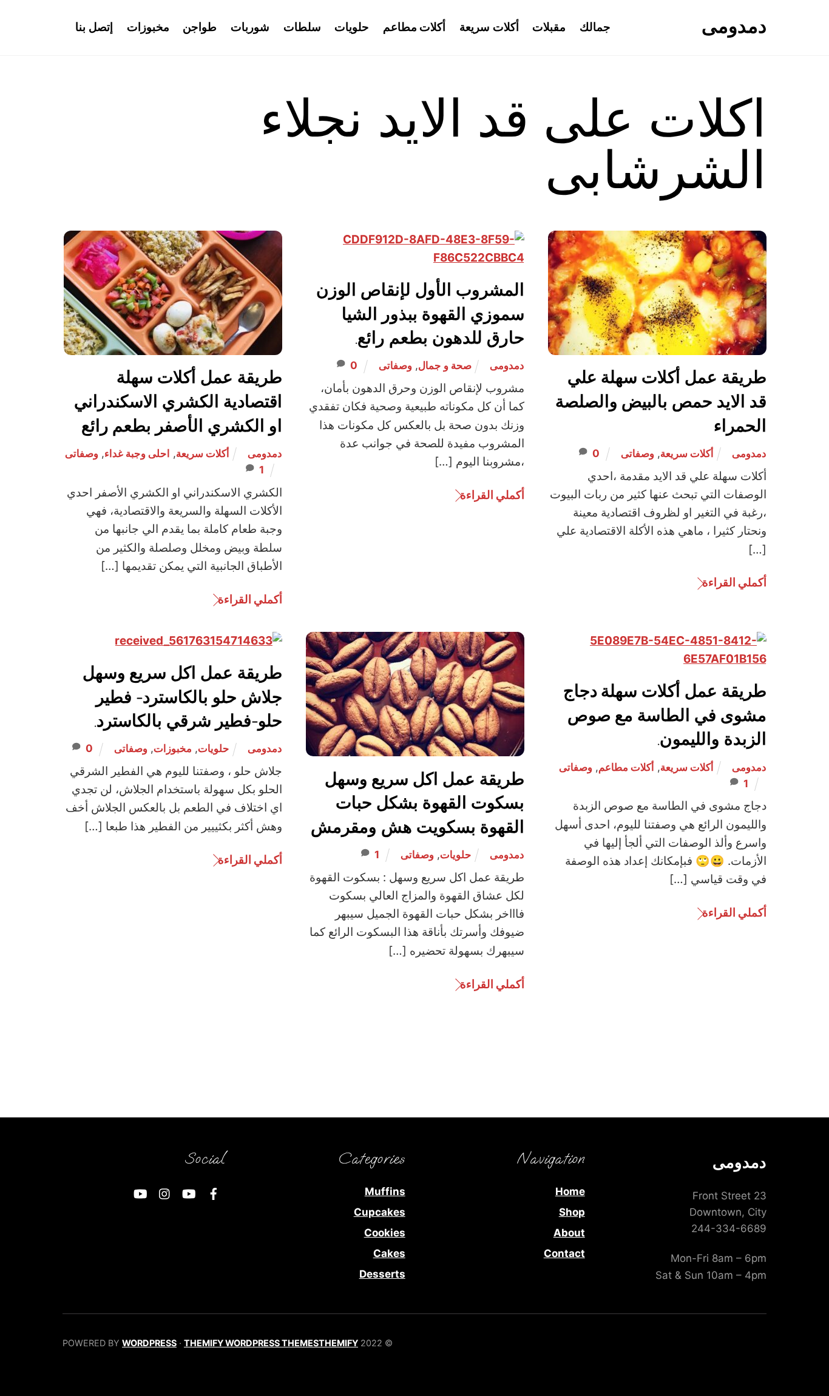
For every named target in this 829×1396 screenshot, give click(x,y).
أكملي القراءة (734, 582)
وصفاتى (637, 453)
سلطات (302, 27)
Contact (564, 1253)
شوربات (250, 27)
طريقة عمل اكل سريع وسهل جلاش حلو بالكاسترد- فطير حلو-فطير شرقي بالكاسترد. (182, 697)
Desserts (382, 1274)
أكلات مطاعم (414, 27)
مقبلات (549, 27)
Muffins (385, 1191)
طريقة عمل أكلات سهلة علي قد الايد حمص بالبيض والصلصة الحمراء (660, 401)
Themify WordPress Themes (251, 1343)
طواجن (200, 27)
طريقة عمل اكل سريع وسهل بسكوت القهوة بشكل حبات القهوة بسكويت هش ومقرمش (417, 803)
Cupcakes (379, 1212)
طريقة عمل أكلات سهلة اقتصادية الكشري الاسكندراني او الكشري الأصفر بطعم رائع (178, 401)
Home (570, 1191)
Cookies (384, 1233)
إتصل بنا (94, 27)
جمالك (595, 27)
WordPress (149, 1343)
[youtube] (189, 1193)
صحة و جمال (445, 365)
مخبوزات (148, 27)
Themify (338, 1343)
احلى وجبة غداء (137, 453)
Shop (572, 1212)
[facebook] (213, 1193)
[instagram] (165, 1193)
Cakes (389, 1253)
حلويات (351, 27)
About (569, 1233)
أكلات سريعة (489, 27)
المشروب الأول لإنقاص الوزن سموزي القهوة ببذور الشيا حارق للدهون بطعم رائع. (420, 314)
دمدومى (749, 453)
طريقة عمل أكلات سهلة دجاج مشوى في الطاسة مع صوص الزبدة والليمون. (664, 715)
